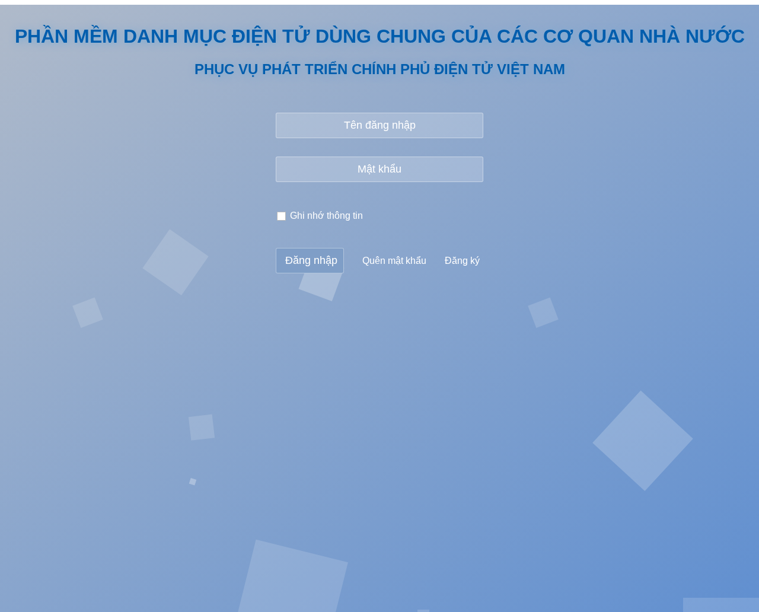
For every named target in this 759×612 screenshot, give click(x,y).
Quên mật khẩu (394, 261)
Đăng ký (462, 261)
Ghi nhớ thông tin (326, 216)
